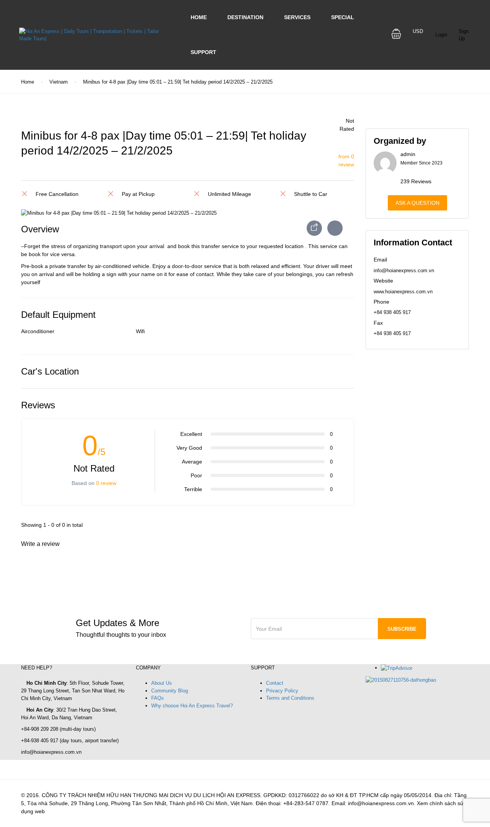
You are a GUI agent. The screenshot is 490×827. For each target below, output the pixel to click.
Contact (274, 683)
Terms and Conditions (290, 698)
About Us (161, 683)
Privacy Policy (282, 691)
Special (342, 17)
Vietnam (58, 82)
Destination (245, 17)
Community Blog (169, 691)
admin (407, 154)
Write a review (41, 544)
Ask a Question (417, 203)
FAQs (157, 698)
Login (441, 35)
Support (203, 52)
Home (199, 17)
